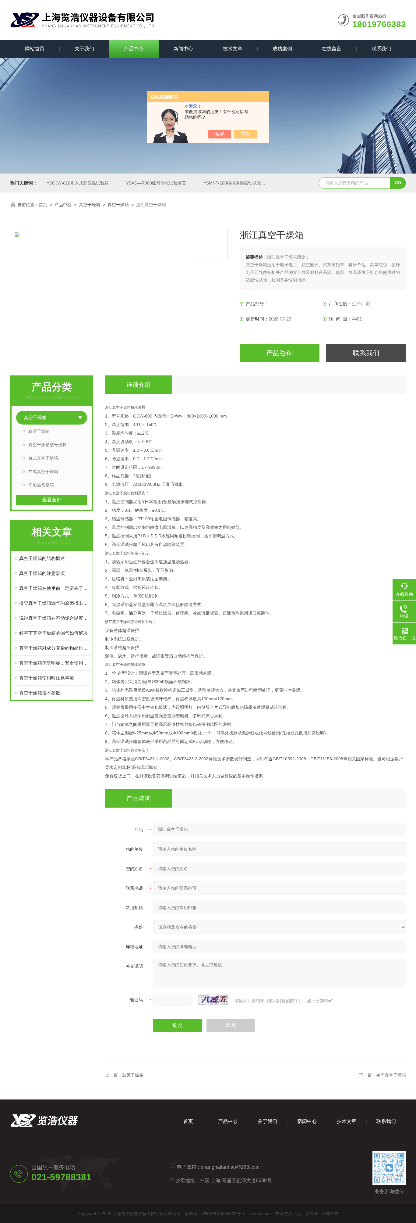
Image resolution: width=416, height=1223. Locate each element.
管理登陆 (330, 1213)
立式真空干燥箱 (43, 471)
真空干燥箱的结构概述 (42, 558)
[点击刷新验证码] (213, 1000)
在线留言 (331, 48)
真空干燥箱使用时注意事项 (46, 677)
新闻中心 (183, 48)
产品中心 (133, 48)
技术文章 (232, 48)
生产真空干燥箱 (391, 1075)
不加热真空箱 (41, 484)
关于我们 (84, 48)
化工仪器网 (307, 1213)
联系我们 (381, 48)
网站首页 (34, 48)
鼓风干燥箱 (132, 1075)
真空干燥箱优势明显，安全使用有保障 (54, 662)
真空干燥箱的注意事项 (42, 573)
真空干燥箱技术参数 (39, 692)
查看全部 (52, 499)
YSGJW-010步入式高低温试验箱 (78, 183)
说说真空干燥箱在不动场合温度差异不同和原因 (54, 618)
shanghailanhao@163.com (230, 1167)
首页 (43, 204)
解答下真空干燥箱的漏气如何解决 (53, 633)
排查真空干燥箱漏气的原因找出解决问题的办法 (54, 603)
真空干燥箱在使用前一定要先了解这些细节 (54, 588)
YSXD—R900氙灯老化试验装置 (156, 183)
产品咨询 (279, 353)
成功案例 (282, 48)
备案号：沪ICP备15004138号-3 (215, 1213)
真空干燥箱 (89, 204)
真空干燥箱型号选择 (47, 444)
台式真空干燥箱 (43, 458)
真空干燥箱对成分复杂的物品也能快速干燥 (54, 648)
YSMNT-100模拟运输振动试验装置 (236, 183)
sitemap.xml (260, 1213)
